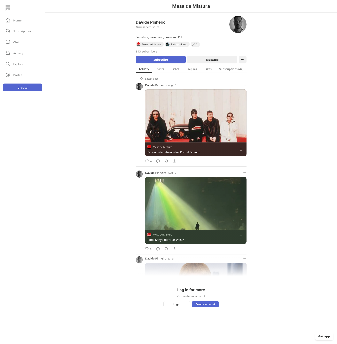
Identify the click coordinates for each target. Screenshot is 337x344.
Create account (205, 304)
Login (176, 304)
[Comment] (158, 161)
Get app (324, 336)
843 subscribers (146, 51)
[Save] (241, 149)
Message (212, 59)
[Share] (174, 161)
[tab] (144, 69)
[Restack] (166, 161)
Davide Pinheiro (156, 85)
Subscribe (160, 59)
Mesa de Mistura (162, 147)
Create (22, 87)
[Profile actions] (243, 59)
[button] (22, 20)
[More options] (244, 85)
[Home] (7, 7)
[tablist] (191, 69)
